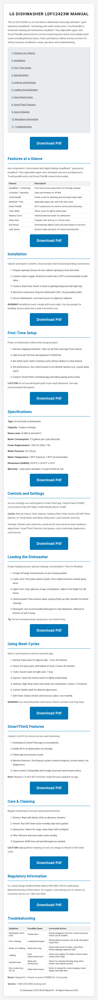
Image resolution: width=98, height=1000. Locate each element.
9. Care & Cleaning (20, 112)
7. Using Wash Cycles (22, 97)
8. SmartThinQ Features (23, 104)
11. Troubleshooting (21, 127)
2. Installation (18, 60)
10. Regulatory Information (24, 119)
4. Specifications (19, 75)
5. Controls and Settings (23, 82)
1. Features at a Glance (23, 53)
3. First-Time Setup (21, 68)
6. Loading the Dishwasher (24, 90)
